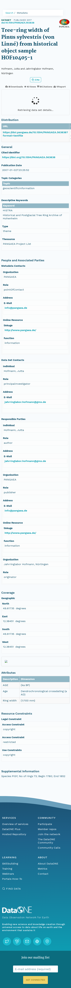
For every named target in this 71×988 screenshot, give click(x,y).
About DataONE (48, 863)
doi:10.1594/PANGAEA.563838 (17, 22)
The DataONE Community (46, 841)
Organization (10, 272)
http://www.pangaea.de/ (20, 330)
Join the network (49, 834)
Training (7, 868)
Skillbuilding (10, 863)
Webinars (8, 873)
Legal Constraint (11, 719)
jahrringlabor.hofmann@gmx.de (25, 402)
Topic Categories (11, 178)
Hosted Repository (14, 834)
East (5, 616)
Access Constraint (13, 724)
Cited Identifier (10, 152)
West (5, 642)
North (5, 603)
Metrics (42, 868)
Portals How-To (12, 878)
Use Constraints (12, 750)
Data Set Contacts (12, 360)
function (9, 338)
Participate (45, 824)
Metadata (22, 12)
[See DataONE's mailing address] (47, 941)
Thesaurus (8, 239)
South (5, 629)
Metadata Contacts (13, 265)
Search (9, 12)
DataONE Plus (11, 829)
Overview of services (15, 824)
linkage (8, 325)
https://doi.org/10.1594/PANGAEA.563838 (28, 157)
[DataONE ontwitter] (7, 941)
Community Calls (49, 847)
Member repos (47, 829)
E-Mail (8, 303)
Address (8, 297)
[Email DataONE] (27, 941)
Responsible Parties (13, 419)
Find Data (13, 888)
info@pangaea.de (16, 307)
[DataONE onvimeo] (17, 941)
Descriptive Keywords (14, 200)
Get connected (35, 980)
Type (5, 226)
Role (5, 284)
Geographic (8, 598)
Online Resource (13, 320)
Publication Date (11, 165)
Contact (43, 873)
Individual (9, 366)
